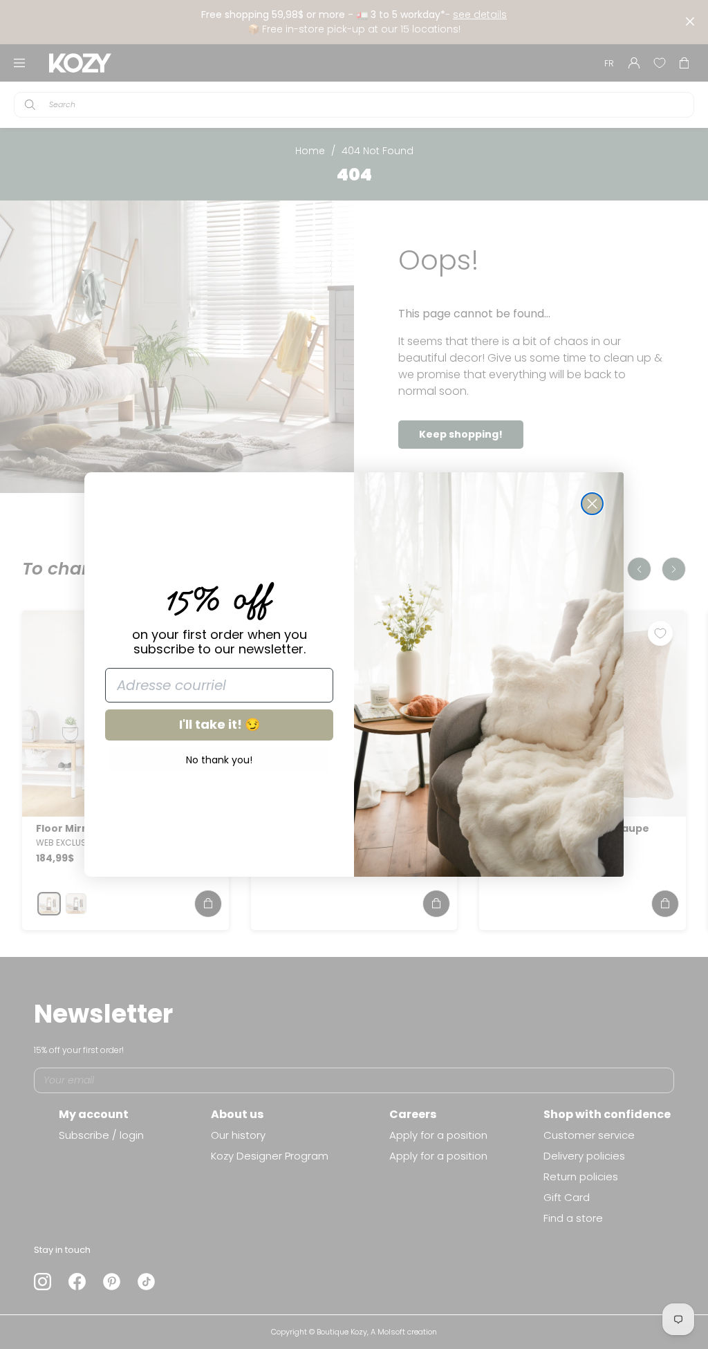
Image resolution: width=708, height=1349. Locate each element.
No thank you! (219, 760)
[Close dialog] (592, 503)
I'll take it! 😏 (219, 724)
